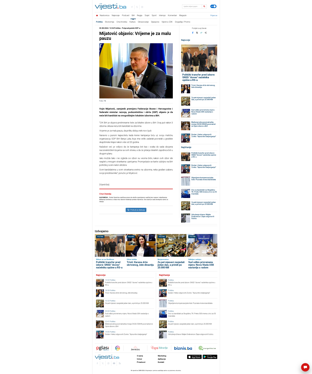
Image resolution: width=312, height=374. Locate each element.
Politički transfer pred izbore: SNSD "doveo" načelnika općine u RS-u (198, 77)
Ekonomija (109, 22)
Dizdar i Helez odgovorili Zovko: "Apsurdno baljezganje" (203, 135)
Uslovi (139, 359)
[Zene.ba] (135, 348)
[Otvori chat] (305, 367)
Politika (99, 22)
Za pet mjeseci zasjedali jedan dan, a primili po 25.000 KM (203, 99)
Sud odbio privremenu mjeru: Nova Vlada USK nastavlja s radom (203, 112)
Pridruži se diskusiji (137, 210)
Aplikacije (162, 359)
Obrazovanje (143, 22)
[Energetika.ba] (207, 348)
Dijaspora (155, 22)
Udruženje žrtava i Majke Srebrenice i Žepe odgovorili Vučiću (202, 216)
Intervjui (162, 15)
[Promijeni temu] (213, 6)
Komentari (172, 15)
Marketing (162, 356)
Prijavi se (213, 15)
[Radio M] (102, 348)
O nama (140, 356)
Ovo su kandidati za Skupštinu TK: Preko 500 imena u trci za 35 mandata (204, 192)
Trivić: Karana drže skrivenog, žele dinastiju (203, 86)
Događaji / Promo (182, 22)
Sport (154, 15)
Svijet (147, 15)
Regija (139, 15)
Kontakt (161, 362)
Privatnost (141, 362)
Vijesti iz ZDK (167, 22)
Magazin (182, 15)
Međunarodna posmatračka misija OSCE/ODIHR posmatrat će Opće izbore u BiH (203, 124)
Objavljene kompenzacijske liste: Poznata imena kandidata (203, 179)
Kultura (132, 22)
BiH (133, 15)
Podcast (125, 15)
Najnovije (116, 15)
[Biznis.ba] (183, 348)
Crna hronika (122, 22)
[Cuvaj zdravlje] (159, 348)
